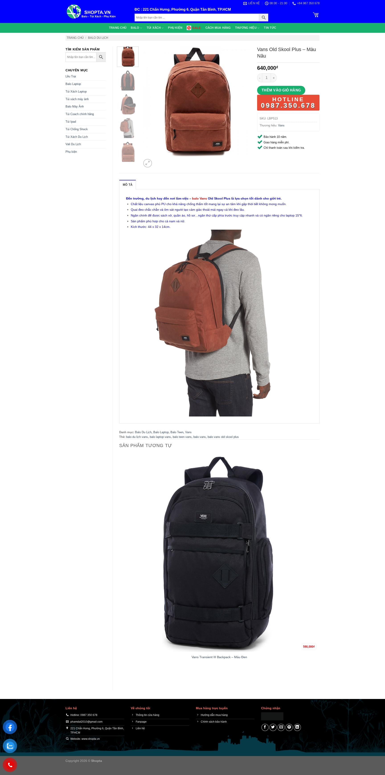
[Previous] (121, 675)
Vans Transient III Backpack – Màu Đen (219, 657)
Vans (281, 125)
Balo (135, 27)
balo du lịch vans (137, 437)
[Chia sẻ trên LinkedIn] (297, 727)
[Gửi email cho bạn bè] (281, 727)
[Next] (158, 161)
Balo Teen (176, 432)
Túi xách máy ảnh (77, 99)
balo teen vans (182, 437)
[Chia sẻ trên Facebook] (265, 727)
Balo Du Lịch (98, 37)
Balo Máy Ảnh (75, 106)
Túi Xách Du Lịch (77, 136)
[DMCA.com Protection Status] (272, 716)
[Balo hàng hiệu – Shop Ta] (97, 11)
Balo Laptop (73, 84)
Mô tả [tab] (127, 184)
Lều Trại (71, 76)
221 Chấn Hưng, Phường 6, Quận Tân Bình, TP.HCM (187, 9)
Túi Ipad (71, 121)
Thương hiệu (245, 27)
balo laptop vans (160, 437)
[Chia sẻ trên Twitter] (273, 727)
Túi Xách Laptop (76, 91)
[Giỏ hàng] (315, 14)
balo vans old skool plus (223, 437)
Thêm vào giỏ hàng (281, 90)
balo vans (199, 437)
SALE (196, 28)
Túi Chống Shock (77, 129)
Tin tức (270, 27)
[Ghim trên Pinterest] (289, 727)
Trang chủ (117, 27)
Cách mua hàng (218, 27)
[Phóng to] (147, 163)
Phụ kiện (175, 27)
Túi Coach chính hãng (80, 114)
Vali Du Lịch (73, 144)
